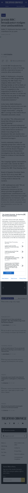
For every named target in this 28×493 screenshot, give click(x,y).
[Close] (24, 214)
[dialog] (14, 246)
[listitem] (14, 243)
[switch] (22, 246)
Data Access (14, 278)
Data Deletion (5, 278)
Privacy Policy (22, 278)
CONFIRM (9, 272)
